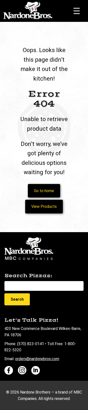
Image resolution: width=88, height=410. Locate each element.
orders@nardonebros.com (37, 358)
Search (17, 299)
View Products (44, 206)
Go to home (44, 190)
